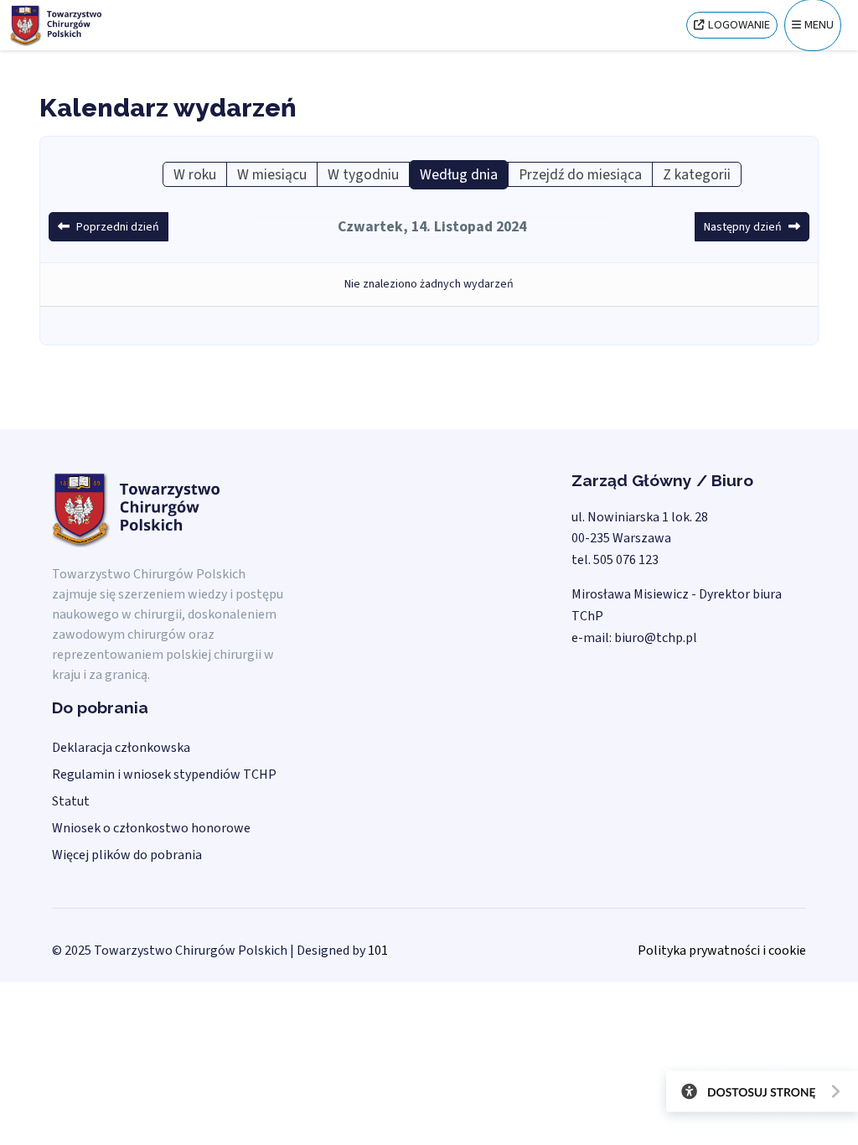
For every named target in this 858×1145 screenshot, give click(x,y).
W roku (194, 174)
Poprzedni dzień (117, 227)
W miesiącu (272, 174)
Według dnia (459, 174)
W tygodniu (363, 174)
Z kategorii (697, 174)
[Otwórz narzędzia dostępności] (756, 1094)
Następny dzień (743, 227)
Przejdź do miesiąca (580, 174)
